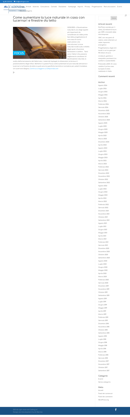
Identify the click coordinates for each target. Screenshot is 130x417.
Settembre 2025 (104, 120)
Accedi (100, 390)
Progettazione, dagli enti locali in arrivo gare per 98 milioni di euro (107, 50)
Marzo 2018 (102, 352)
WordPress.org (103, 400)
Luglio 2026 (102, 88)
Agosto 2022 (102, 186)
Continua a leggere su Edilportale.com (44, 68)
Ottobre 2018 (103, 330)
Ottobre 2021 (103, 217)
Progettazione (97, 6)
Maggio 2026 (102, 95)
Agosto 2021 (102, 223)
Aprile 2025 (102, 135)
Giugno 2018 (102, 342)
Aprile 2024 (102, 145)
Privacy (87, 6)
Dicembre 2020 (103, 248)
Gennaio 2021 (103, 245)
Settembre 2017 (103, 370)
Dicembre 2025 (103, 110)
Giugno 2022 (102, 192)
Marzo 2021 (102, 239)
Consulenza (44, 6)
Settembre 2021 (103, 220)
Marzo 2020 (102, 276)
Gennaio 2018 (103, 358)
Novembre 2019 (103, 289)
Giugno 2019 (102, 305)
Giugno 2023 (102, 154)
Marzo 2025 (102, 139)
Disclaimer (62, 6)
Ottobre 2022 (103, 179)
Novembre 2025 (104, 113)
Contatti (54, 6)
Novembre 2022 (104, 176)
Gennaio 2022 (103, 207)
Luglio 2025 (102, 126)
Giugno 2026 (102, 91)
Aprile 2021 (102, 236)
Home (22, 6)
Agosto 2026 (102, 85)
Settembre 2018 (103, 333)
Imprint (80, 6)
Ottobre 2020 (103, 254)
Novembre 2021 (103, 214)
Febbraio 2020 (103, 280)
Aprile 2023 (102, 160)
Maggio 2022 (102, 195)
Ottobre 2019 (103, 292)
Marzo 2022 (102, 201)
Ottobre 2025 (103, 117)
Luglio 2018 (102, 339)
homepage (72, 6)
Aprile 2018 (102, 348)
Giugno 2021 (102, 229)
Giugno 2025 (102, 129)
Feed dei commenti (105, 396)
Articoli (28, 6)
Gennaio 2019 (103, 320)
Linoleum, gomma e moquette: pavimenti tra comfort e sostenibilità (107, 58)
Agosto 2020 (102, 261)
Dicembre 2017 (103, 361)
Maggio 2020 (102, 270)
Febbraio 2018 (103, 355)
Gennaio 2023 (103, 170)
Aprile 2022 (102, 198)
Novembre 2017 (103, 364)
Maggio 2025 (103, 132)
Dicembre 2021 (103, 211)
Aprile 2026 (102, 98)
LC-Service (38, 412)
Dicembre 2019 (103, 286)
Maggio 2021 (102, 233)
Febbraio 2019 (103, 317)
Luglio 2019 (102, 301)
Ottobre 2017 (103, 367)
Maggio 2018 (102, 345)
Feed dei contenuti (105, 393)
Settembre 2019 (103, 295)
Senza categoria (26, 11)
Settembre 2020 (104, 258)
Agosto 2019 (102, 298)
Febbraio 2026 (103, 104)
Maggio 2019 (102, 308)
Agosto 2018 (102, 336)
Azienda (36, 6)
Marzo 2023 (102, 164)
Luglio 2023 (102, 151)
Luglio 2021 (102, 226)
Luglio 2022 (102, 189)
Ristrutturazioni (110, 6)
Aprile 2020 (102, 273)
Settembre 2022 (104, 182)
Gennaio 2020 (103, 283)
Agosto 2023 (102, 148)
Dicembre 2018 (103, 323)
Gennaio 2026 (103, 107)
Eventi (119, 6)
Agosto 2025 (102, 123)
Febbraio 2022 (103, 204)
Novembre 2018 (103, 327)
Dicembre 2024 (103, 142)
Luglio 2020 (102, 264)
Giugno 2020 (102, 267)
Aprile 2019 (102, 311)
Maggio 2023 (102, 157)
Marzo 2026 (102, 101)
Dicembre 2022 (103, 173)
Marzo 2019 (102, 314)
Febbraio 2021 (103, 242)
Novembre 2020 (104, 251)
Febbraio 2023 (103, 167)
